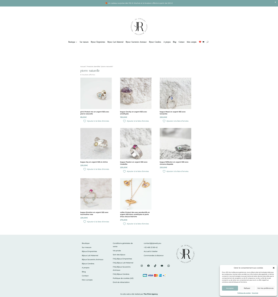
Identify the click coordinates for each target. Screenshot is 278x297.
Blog (174, 42)
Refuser (247, 288)
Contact (181, 42)
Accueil (83, 66)
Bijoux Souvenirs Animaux (136, 42)
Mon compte (191, 42)
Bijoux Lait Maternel (115, 42)
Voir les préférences (265, 288)
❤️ (200, 42)
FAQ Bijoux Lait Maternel (123, 263)
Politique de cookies (244, 293)
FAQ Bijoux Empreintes (122, 259)
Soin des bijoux (119, 255)
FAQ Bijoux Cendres (121, 274)
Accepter (230, 288)
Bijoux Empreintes (98, 42)
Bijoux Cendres (155, 42)
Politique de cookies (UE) (123, 278)
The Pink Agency (151, 294)
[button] (274, 268)
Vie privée (255, 293)
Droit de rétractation (121, 282)
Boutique (71, 42)
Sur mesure (84, 42)
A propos (167, 42)
